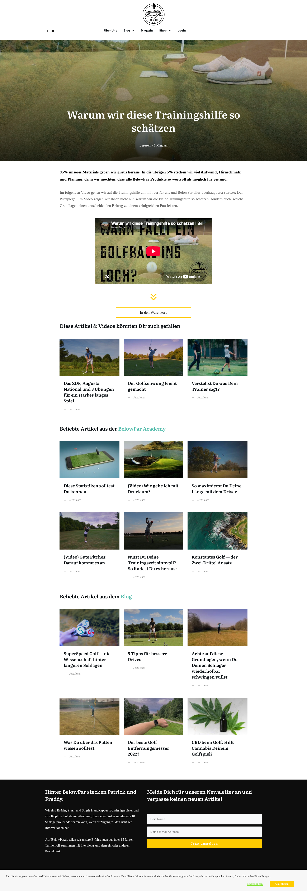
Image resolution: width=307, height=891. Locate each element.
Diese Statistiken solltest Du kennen (89, 474)
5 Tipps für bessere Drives (154, 651)
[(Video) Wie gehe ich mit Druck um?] (154, 474)
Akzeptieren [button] (282, 883)
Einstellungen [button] (255, 883)
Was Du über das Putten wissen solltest (89, 734)
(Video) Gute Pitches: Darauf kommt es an (89, 548)
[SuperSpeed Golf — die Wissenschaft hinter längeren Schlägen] (89, 651)
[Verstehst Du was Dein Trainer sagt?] (217, 378)
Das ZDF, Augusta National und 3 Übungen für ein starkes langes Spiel (89, 378)
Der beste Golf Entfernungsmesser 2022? (154, 734)
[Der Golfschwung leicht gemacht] (154, 378)
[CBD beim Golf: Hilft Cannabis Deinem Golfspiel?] (217, 734)
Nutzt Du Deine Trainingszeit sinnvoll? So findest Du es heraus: (154, 548)
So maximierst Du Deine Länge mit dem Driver (217, 474)
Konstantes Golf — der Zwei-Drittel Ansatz (217, 548)
